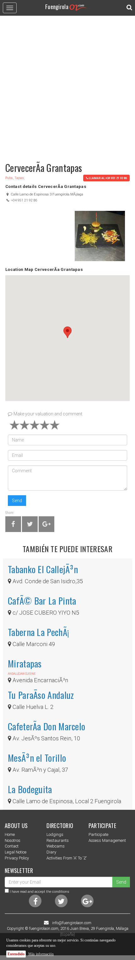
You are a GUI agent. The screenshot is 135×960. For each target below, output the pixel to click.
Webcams (55, 846)
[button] (67, 332)
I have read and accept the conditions (39, 891)
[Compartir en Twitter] (30, 525)
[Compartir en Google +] (46, 525)
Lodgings (54, 834)
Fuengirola (56, 6)
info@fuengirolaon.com (71, 923)
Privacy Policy (17, 858)
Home (10, 834)
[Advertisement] (67, 86)
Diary (51, 852)
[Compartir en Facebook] (13, 525)
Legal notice (15, 852)
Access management (107, 840)
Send (17, 500)
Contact (12, 846)
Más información (41, 954)
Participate (98, 834)
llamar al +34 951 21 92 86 (108, 178)
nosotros (12, 840)
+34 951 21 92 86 (24, 200)
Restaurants (57, 840)
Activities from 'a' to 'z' (66, 858)
